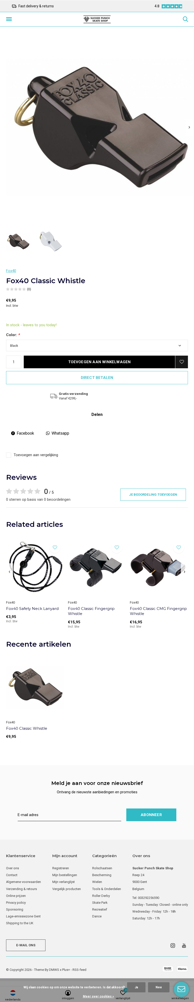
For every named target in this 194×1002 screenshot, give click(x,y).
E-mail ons (26, 945)
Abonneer (151, 815)
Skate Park (100, 902)
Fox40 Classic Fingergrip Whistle (91, 611)
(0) (29, 289)
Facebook (25, 433)
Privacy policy (16, 902)
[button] (10, 19)
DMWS (54, 970)
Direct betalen (97, 377)
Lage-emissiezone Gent (23, 916)
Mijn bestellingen (64, 875)
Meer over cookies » (98, 996)
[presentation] (189, 127)
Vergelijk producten (66, 889)
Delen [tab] (97, 414)
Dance (97, 916)
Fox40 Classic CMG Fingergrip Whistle (158, 611)
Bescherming (101, 875)
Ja (136, 987)
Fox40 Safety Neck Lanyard (32, 608)
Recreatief (99, 909)
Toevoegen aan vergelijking (36, 455)
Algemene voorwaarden (23, 882)
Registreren (60, 868)
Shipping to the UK (19, 923)
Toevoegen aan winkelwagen (99, 362)
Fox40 (11, 270)
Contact (11, 875)
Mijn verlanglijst (63, 882)
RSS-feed (79, 970)
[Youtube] (184, 945)
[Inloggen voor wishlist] (181, 362)
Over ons (12, 868)
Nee (159, 987)
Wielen (97, 882)
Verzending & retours (21, 889)
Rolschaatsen (102, 868)
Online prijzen (16, 896)
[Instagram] (173, 945)
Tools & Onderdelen (106, 889)
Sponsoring (14, 909)
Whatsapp (60, 433)
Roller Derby (101, 896)
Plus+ (66, 970)
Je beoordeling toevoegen (153, 494)
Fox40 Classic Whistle (26, 728)
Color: (13, 335)
